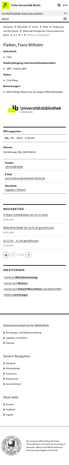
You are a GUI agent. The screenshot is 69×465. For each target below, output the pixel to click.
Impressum (11, 373)
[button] (6, 255)
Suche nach (16, 283)
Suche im (20, 277)
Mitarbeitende (13, 368)
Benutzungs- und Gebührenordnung (23, 332)
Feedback (10, 409)
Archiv (35, 26)
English (9, 414)
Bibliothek (22, 26)
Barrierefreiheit (13, 383)
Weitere (16, 294)
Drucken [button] (10, 404)
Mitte (45, 26)
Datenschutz (12, 378)
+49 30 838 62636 (14, 167)
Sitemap (10, 342)
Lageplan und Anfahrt (16, 337)
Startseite (8, 26)
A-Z (15, 34)
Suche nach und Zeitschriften (32, 289)
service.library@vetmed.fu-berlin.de (25, 178)
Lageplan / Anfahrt (15, 189)
